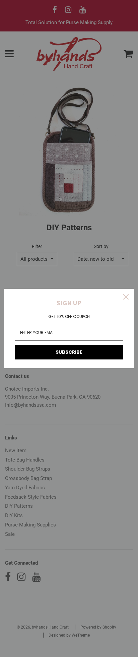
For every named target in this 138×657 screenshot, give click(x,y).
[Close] (126, 297)
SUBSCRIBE (69, 352)
